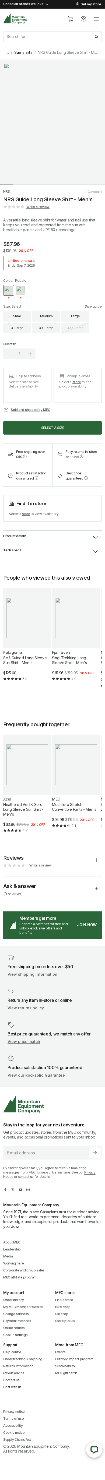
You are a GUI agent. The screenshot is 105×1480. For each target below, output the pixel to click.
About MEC (11, 1242)
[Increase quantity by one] (30, 353)
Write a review (38, 207)
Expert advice (13, 1373)
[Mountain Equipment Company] (52, 1104)
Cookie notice (13, 1432)
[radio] (8, 290)
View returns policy (26, 1008)
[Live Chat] (94, 1450)
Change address (16, 1314)
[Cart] (70, 18)
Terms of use (13, 1418)
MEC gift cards (66, 1373)
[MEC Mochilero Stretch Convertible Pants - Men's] (76, 786)
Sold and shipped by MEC (30, 410)
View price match (24, 1041)
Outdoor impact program (74, 1359)
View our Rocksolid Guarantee (36, 1075)
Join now (87, 924)
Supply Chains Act (17, 1439)
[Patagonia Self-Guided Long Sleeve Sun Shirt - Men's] (27, 639)
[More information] (24, 456)
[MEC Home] (15, 18)
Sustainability (65, 1366)
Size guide (93, 306)
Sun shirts (23, 52)
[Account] (83, 18)
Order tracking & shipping (22, 1359)
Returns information (18, 1366)
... (7, 52)
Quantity (9, 344)
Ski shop (61, 1314)
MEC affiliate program (20, 1277)
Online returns (14, 1328)
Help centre (12, 1352)
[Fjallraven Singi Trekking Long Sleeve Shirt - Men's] (76, 639)
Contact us (11, 1380)
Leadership (12, 1249)
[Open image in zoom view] (52, 121)
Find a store (64, 1300)
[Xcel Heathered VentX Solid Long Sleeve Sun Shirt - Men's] (27, 788)
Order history (13, 1300)
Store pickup (65, 1321)
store (76, 382)
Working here (13, 1263)
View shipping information (32, 974)
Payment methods (17, 1321)
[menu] (96, 18)
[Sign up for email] (95, 1152)
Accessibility (13, 1425)
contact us (26, 1177)
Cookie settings (15, 1335)
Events (60, 1352)
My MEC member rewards (23, 1307)
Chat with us (12, 1387)
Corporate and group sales (24, 1270)
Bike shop (62, 1307)
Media (8, 1256)
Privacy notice (14, 1411)
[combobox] (52, 36)
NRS (6, 191)
